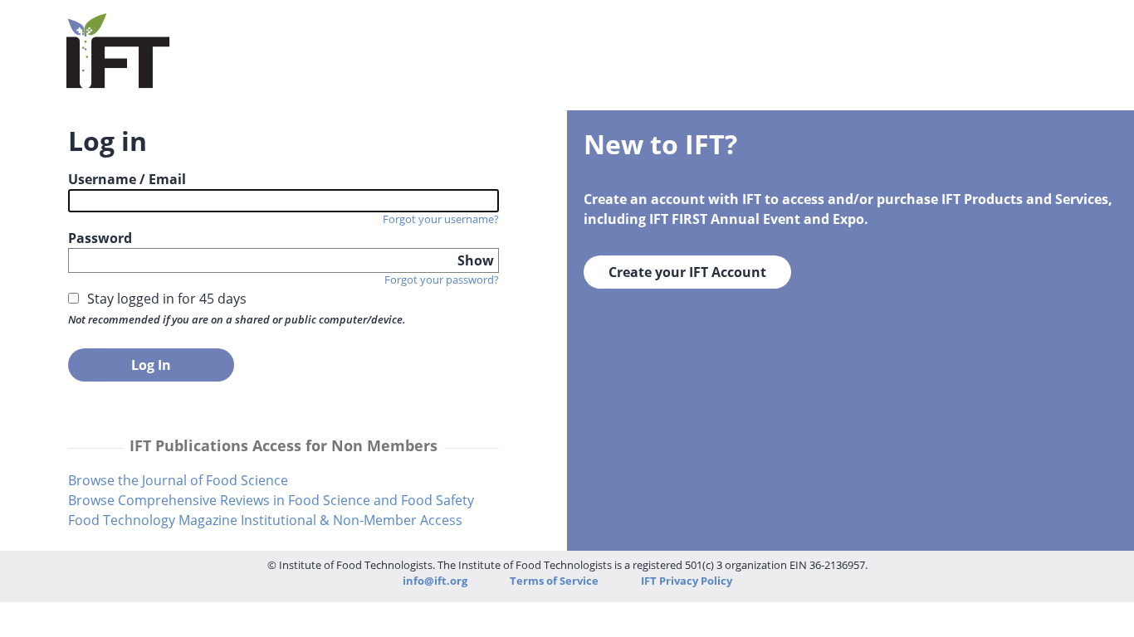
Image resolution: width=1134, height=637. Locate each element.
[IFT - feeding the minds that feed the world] (118, 78)
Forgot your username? (441, 219)
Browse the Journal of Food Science (178, 480)
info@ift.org (435, 580)
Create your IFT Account (687, 272)
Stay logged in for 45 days (167, 298)
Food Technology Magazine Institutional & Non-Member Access (265, 520)
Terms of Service (555, 580)
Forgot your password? (441, 279)
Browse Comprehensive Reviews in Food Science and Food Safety (271, 500)
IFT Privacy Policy (686, 580)
